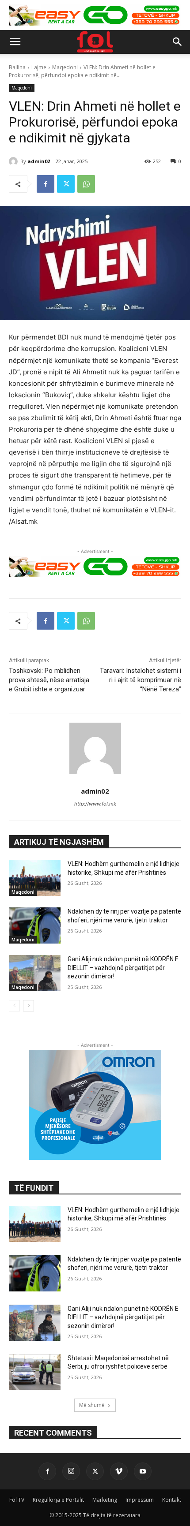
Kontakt (171, 1500)
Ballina (17, 67)
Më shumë (92, 1405)
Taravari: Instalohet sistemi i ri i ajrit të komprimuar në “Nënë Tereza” (140, 680)
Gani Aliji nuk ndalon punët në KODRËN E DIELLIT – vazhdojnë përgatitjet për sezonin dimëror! (123, 967)
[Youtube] (143, 1471)
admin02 (38, 161)
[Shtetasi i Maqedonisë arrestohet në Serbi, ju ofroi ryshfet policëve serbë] (35, 1372)
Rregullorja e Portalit (58, 1500)
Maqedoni (65, 67)
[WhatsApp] (86, 184)
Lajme (38, 67)
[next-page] (28, 1005)
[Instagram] (71, 1471)
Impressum (139, 1500)
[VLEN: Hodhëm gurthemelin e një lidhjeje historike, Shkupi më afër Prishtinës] (35, 878)
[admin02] (14, 161)
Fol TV (16, 1500)
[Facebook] (45, 184)
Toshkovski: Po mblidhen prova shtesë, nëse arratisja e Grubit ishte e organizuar (49, 680)
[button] (15, 42)
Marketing (104, 1500)
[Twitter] (66, 184)
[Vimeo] (119, 1471)
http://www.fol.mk (95, 804)
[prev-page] (14, 1005)
